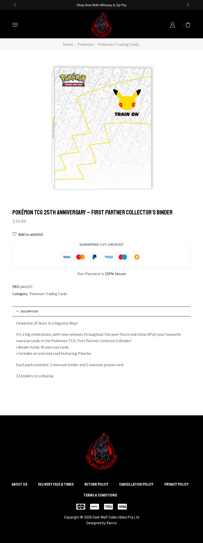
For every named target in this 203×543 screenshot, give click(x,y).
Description (29, 311)
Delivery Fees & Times (56, 484)
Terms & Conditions (100, 495)
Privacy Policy (176, 484)
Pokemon (85, 44)
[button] (15, 5)
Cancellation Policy (136, 484)
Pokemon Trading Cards (118, 44)
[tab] (101, 311)
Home (68, 44)
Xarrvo (111, 523)
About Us (19, 484)
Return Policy (96, 484)
